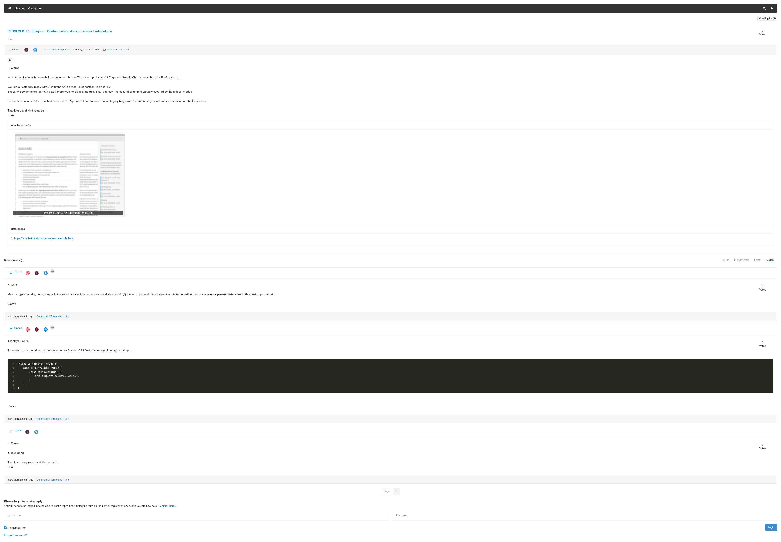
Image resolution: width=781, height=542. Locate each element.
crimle (15, 49)
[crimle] (9, 49)
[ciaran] (10, 272)
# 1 (67, 316)
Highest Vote (741, 259)
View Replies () (767, 18)
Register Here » (167, 505)
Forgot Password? (16, 535)
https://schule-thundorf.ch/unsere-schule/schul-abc (44, 238)
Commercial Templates (56, 49)
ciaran (18, 271)
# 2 (67, 418)
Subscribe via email (117, 49)
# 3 (67, 479)
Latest (757, 259)
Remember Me (17, 527)
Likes (726, 259)
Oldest (770, 259)
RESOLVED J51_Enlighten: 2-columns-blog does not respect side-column (60, 31)
